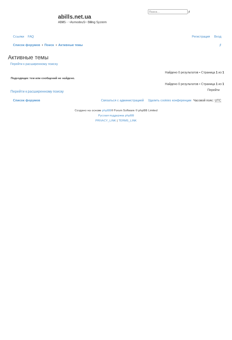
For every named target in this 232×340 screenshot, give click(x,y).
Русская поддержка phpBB (116, 115)
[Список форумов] (33, 18)
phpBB (106, 110)
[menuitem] (29, 36)
